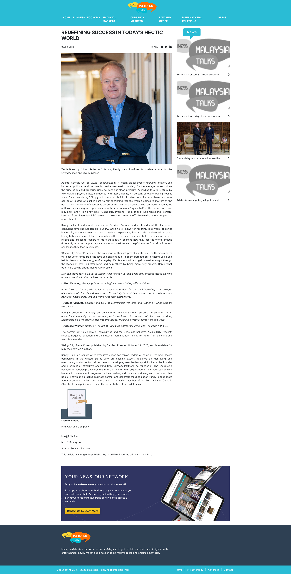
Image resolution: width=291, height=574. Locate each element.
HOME (66, 17)
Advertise (213, 569)
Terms (178, 569)
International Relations (192, 19)
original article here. (141, 454)
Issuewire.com (107, 182)
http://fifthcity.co (71, 442)
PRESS (222, 17)
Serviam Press (114, 345)
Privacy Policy (195, 569)
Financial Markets (109, 19)
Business (79, 17)
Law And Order (165, 19)
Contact (228, 569)
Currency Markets (137, 19)
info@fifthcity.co (70, 436)
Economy (93, 17)
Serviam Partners (123, 365)
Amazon (86, 348)
